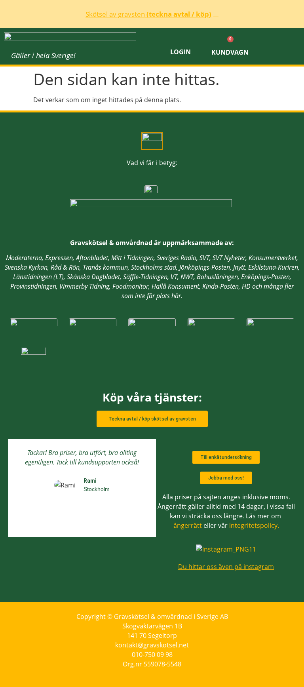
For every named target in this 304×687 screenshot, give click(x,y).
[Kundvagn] (230, 41)
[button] (281, 46)
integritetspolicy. (254, 525)
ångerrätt (187, 525)
